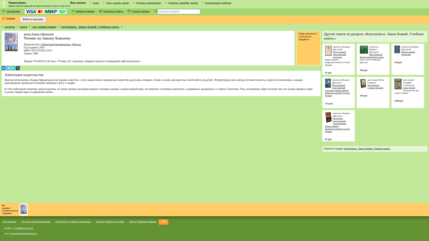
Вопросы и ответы (113, 11)
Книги (96, 3)
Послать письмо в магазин (35, 221)
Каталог (9, 27)
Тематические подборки (218, 3)
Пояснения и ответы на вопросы (73, 221)
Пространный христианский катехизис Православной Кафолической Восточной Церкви (337, 90)
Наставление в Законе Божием (375, 86)
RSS (163, 221)
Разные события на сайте (110, 221)
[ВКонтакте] (4, 68)
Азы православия (44, 27)
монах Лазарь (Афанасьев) (39, 34)
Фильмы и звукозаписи (148, 3)
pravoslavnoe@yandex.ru (23, 233)
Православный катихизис (408, 53)
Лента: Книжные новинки (142, 221)
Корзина (10, 18)
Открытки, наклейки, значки (183, 3)
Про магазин (13, 11)
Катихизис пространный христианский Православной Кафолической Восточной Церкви (337, 125)
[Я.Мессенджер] (13, 68)
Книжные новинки (85, 11)
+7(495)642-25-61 (23, 228)
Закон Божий (409, 88)
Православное (17, 2)
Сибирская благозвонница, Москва (61, 44)
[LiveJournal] (18, 68)
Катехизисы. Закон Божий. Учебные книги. (90, 27)
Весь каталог (78, 2)
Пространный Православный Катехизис (372, 55)
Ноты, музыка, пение (117, 3)
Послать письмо (140, 11)
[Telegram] (8, 68)
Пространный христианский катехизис (339, 54)
